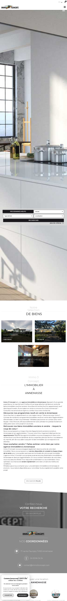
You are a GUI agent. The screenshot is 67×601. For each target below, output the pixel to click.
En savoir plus (33, 513)
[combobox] (49, 211)
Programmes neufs (18, 211)
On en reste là (22, 577)
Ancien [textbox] (37, 211)
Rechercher (33, 220)
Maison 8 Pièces (10, 336)
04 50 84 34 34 (36, 558)
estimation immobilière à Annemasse (44, 466)
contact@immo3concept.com (36, 565)
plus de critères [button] (56, 223)
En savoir (33, 481)
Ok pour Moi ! (22, 595)
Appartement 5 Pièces (30, 361)
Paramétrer (8, 595)
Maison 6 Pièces (44, 336)
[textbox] (18, 216)
